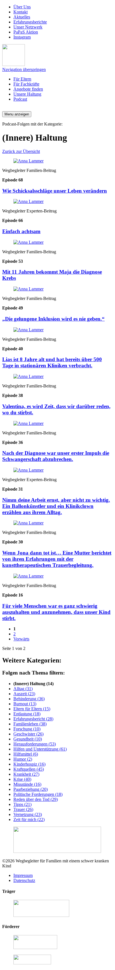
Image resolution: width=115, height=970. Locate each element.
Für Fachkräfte (26, 84)
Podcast (20, 99)
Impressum (23, 875)
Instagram (22, 37)
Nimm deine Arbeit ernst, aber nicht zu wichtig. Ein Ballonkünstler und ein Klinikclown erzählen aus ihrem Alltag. (56, 506)
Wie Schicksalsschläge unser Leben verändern (54, 191)
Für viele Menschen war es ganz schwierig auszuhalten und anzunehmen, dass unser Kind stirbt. (56, 612)
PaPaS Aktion (25, 32)
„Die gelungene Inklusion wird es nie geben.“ (53, 319)
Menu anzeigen (16, 114)
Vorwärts (21, 639)
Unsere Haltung (27, 94)
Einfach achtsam (21, 231)
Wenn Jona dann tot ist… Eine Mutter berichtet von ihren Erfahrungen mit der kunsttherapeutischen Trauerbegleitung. (56, 559)
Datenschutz (24, 880)
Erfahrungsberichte (30, 22)
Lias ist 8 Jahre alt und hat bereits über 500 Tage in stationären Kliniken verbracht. (52, 362)
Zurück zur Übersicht (21, 151)
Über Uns (22, 6)
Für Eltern (22, 79)
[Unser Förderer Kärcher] (32, 962)
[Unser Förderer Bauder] (35, 947)
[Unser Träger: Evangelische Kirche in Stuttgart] (41, 915)
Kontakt (20, 12)
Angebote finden (28, 89)
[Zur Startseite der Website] (13, 64)
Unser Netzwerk (27, 27)
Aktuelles (21, 17)
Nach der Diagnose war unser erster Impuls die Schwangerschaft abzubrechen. (55, 456)
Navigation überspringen (24, 69)
